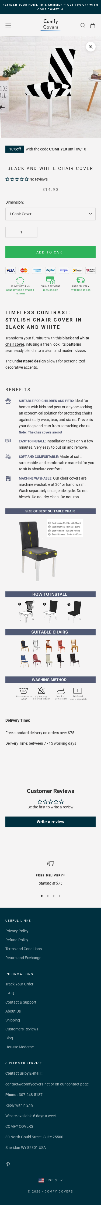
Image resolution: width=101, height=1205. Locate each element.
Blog (9, 1038)
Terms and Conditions (23, 949)
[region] (50, 873)
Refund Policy (16, 940)
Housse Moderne (19, 1047)
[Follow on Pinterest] (8, 1164)
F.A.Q (9, 993)
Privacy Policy (17, 931)
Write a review (50, 821)
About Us (13, 1011)
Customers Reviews (21, 1029)
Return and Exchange (23, 958)
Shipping (12, 1020)
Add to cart (50, 252)
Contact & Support (20, 1002)
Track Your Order (19, 984)
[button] (17, 179)
